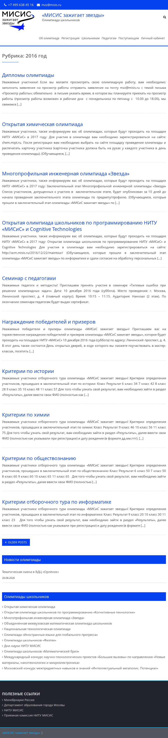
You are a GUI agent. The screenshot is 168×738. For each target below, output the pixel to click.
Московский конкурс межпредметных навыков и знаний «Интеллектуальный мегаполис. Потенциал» (81, 668)
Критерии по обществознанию (39, 458)
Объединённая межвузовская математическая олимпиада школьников (58, 623)
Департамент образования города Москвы (34, 705)
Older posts (17, 542)
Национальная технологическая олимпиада (37, 629)
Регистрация (70, 38)
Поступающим (128, 38)
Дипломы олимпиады (28, 75)
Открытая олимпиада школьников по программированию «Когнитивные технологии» (69, 612)
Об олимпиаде (49, 38)
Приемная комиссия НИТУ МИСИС (28, 715)
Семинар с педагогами (29, 278)
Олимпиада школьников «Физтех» (30, 640)
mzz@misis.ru (51, 5)
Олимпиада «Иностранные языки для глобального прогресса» (51, 635)
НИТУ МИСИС (14, 710)
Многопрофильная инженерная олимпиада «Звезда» (65, 173)
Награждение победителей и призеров (48, 321)
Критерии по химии (26, 414)
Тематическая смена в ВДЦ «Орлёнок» (30, 572)
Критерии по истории (28, 371)
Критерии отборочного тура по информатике (56, 501)
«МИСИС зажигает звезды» (73, 15)
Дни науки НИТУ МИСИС (22, 646)
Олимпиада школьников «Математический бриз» (41, 651)
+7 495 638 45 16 (21, 5)
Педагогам (109, 38)
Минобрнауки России (19, 700)
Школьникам (91, 38)
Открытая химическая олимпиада (42, 124)
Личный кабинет (153, 38)
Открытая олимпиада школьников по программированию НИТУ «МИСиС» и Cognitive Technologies (79, 225)
